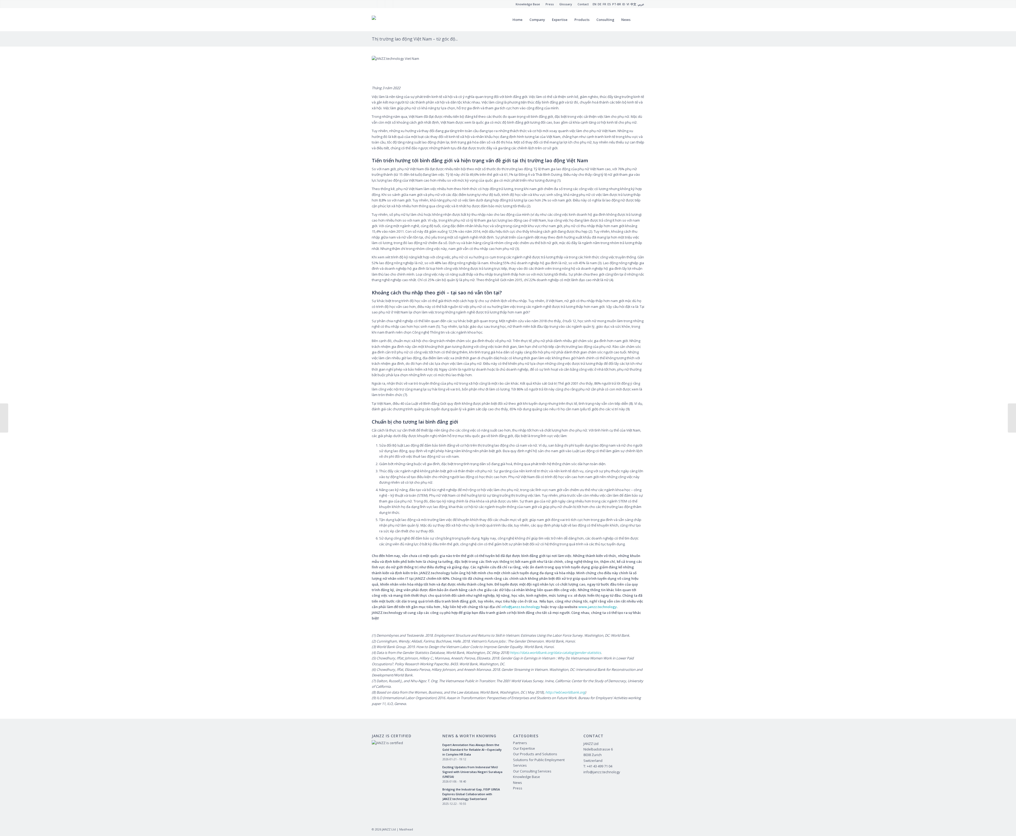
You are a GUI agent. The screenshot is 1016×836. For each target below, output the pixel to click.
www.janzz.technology (597, 606)
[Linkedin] (397, 4)
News (517, 782)
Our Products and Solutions (535, 754)
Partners (520, 742)
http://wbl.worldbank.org (565, 692)
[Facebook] (373, 4)
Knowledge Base (526, 776)
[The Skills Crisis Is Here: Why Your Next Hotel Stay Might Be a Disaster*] (1012, 418)
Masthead (406, 829)
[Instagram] (389, 4)
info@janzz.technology (521, 606)
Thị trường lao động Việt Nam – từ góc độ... (415, 39)
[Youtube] (381, 4)
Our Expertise (524, 748)
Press (517, 788)
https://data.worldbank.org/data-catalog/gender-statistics (555, 652)
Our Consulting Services (532, 771)
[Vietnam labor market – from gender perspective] (4, 418)
